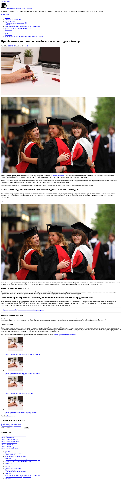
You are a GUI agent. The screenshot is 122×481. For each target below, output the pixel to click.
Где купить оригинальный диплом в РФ (18, 28)
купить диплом (6, 446)
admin (26, 46)
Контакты (8, 25)
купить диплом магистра (9, 443)
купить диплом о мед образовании (65, 334)
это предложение (58, 175)
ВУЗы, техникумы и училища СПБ (16, 23)
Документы (8, 30)
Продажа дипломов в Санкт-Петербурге (20, 8)
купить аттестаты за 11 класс (10, 439)
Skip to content (5, 1)
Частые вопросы (10, 21)
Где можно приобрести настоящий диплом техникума (22, 26)
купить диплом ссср (7, 444)
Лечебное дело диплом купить (11, 424)
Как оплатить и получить (13, 19)
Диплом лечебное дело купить (11, 426)
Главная (7, 18)
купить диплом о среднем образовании (13, 436)
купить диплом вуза (7, 437)
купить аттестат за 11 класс (9, 448)
